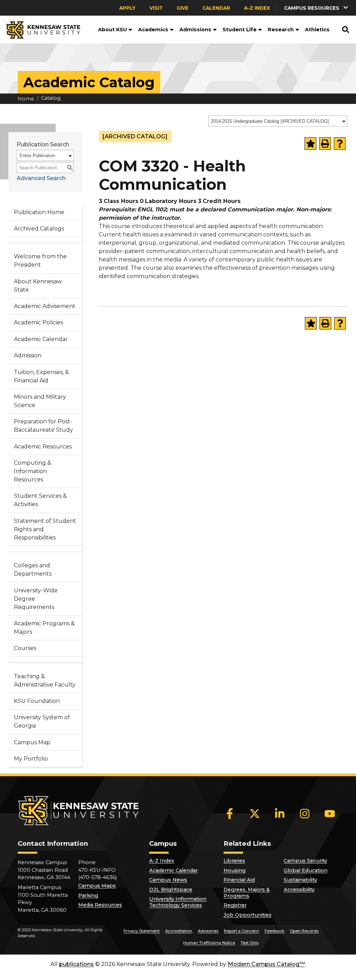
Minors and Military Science (40, 400)
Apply (127, 8)
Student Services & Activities (40, 500)
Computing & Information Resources (32, 471)
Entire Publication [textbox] (37, 155)
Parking (88, 895)
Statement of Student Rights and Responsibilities (45, 529)
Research (281, 29)
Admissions (195, 29)
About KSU (112, 29)
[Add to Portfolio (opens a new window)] (310, 143)
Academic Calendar (41, 339)
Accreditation (178, 930)
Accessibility (299, 889)
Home (26, 99)
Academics (153, 29)
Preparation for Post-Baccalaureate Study (43, 425)
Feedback (274, 930)
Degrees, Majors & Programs (247, 892)
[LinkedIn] (280, 813)
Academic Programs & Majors (44, 627)
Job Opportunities (248, 915)
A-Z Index (257, 8)
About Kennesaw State (38, 285)
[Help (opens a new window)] (340, 143)
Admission (27, 355)
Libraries (234, 861)
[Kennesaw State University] (40, 29)
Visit (156, 8)
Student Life (239, 29)
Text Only (250, 942)
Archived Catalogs (39, 228)
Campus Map (32, 742)
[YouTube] (330, 813)
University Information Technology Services (178, 902)
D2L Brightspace (170, 889)
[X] (254, 813)
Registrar (235, 905)
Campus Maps (97, 886)
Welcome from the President (40, 260)
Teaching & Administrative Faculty (44, 680)
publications (76, 964)
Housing (234, 870)
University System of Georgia (42, 721)
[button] (129, 29)
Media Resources (100, 905)
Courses (25, 648)
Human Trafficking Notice (209, 942)
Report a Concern (241, 930)
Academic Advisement (44, 306)
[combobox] (277, 121)
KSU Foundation (37, 701)
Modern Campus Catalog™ (266, 964)
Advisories (208, 930)
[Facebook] (229, 813)
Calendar (216, 8)
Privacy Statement (141, 930)
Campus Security (305, 861)
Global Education (305, 870)
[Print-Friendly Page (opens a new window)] (325, 143)
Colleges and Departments (32, 569)
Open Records (304, 930)
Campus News (168, 880)
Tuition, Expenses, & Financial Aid (41, 376)
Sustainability (300, 880)
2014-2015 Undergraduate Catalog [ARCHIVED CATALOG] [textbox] (270, 121)
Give (182, 8)
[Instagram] (305, 813)
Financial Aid (239, 880)
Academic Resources (43, 446)
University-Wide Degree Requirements (36, 598)
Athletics (317, 29)
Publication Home (39, 212)
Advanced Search (41, 178)
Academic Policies (38, 322)
